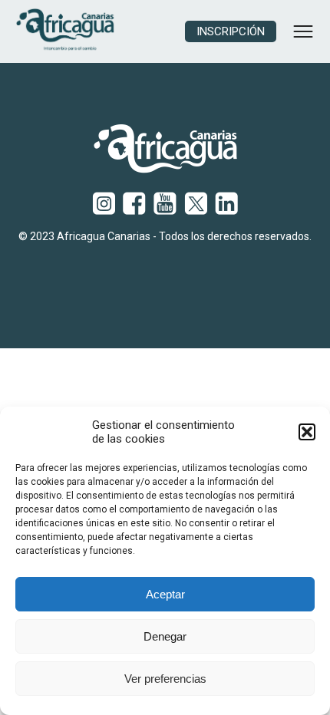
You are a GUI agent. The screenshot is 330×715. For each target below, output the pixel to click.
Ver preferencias (165, 678)
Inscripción (230, 31)
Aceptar (165, 594)
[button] (307, 432)
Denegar (165, 636)
